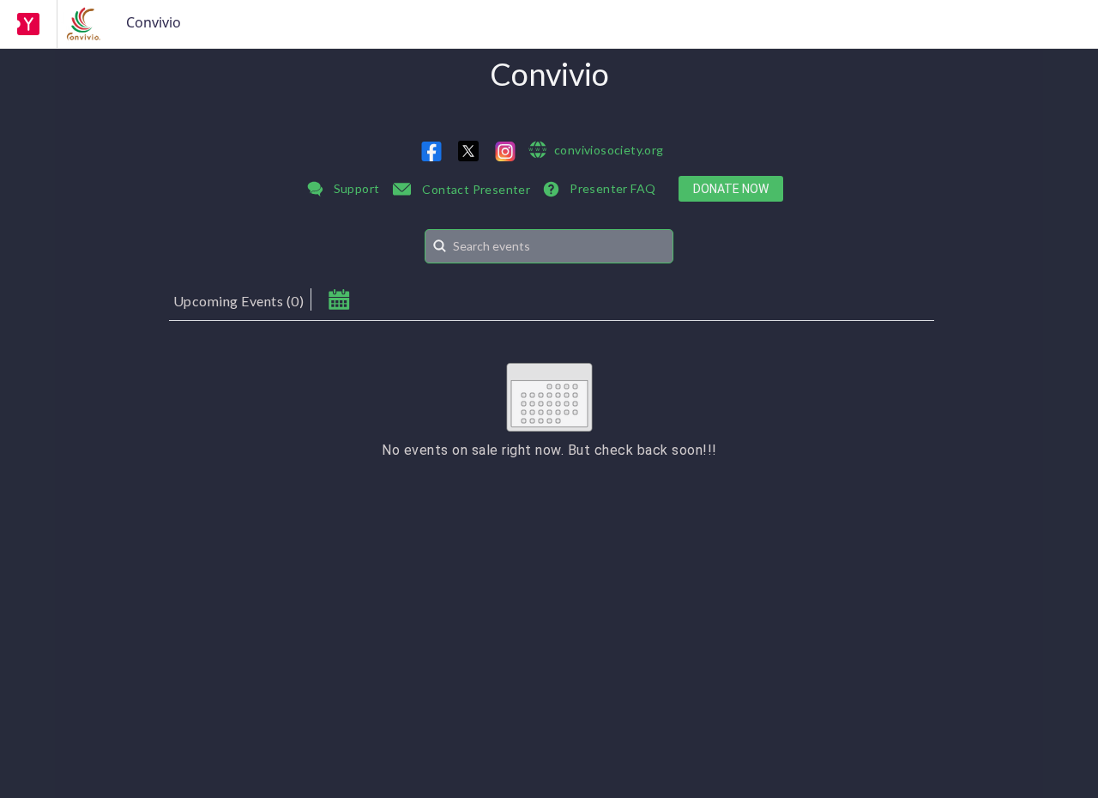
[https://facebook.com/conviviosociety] (431, 151)
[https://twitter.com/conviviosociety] (468, 151)
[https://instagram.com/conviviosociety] (505, 151)
